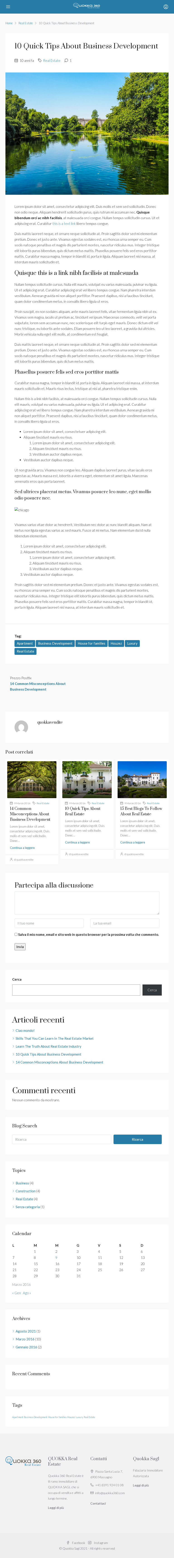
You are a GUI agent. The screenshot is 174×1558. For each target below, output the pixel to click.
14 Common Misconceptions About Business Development (30, 814)
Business (22, 1183)
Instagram (100, 1543)
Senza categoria (28, 1207)
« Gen (16, 1293)
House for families (91, 643)
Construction (26, 1191)
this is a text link (64, 223)
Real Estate (26, 23)
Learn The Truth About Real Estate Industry (48, 1046)
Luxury (132, 643)
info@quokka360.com (110, 1493)
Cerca (17, 979)
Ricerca (137, 1139)
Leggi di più (56, 1508)
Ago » (27, 1293)
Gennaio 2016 (26, 1347)
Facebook (78, 1543)
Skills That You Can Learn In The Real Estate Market (55, 1038)
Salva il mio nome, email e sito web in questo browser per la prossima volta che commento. (88, 934)
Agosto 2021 (26, 1331)
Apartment (25, 643)
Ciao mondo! (25, 1030)
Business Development (55, 643)
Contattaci (98, 1503)
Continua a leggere (22, 848)
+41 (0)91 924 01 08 (109, 1485)
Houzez (116, 643)
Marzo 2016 (25, 1339)
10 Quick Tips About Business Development (48, 1054)
